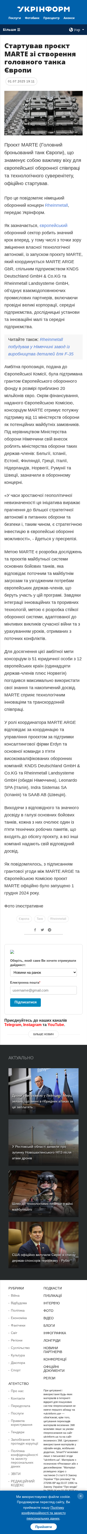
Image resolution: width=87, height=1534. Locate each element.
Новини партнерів (53, 1350)
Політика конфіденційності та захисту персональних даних (24, 1458)
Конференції (55, 1359)
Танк (40, 918)
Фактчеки (18, 1325)
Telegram (12, 1025)
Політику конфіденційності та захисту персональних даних (44, 1513)
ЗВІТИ (16, 1474)
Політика (18, 1310)
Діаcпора (18, 1363)
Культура (18, 1355)
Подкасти (53, 1288)
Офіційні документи (54, 1369)
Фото (48, 1311)
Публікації (53, 1296)
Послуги (14, 18)
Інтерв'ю (52, 1303)
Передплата (20, 1406)
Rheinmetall (56, 205)
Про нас (17, 1391)
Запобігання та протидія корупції (24, 1441)
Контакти (18, 1398)
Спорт (16, 1370)
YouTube (56, 1025)
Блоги (49, 1325)
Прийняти (43, 1527)
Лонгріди (52, 1340)
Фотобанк (32, 18)
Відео (49, 1318)
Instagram (32, 1025)
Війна (15, 1295)
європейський (53, 225)
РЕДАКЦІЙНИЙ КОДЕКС (23, 1483)
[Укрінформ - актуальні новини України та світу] (43, 8)
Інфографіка (55, 1333)
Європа (24, 918)
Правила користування (21, 1423)
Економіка (19, 1318)
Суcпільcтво (20, 1348)
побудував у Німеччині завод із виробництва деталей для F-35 (40, 346)
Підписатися (25, 1002)
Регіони (16, 1340)
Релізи (49, 1378)
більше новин (43, 1034)
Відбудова (19, 1303)
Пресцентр (51, 18)
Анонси (69, 18)
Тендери (17, 1432)
